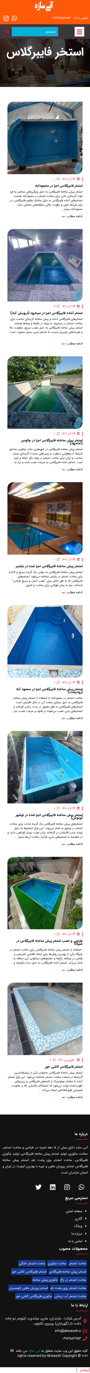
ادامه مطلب (74, 216)
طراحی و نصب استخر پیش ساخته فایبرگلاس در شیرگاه (49, 942)
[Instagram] (6, 18)
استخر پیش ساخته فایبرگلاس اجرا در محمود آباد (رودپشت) (49, 690)
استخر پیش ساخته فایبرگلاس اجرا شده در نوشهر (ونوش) (49, 816)
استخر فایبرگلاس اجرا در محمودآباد (59, 185)
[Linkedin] (53, 1187)
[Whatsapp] (14, 18)
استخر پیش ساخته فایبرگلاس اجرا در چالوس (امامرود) (52, 442)
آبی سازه (34, 1350)
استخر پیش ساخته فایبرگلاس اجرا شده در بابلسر (49, 566)
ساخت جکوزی (57, 1263)
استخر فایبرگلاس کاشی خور (64, 1066)
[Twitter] (38, 1187)
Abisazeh (54, 1356)
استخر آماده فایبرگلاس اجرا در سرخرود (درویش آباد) (46, 313)
